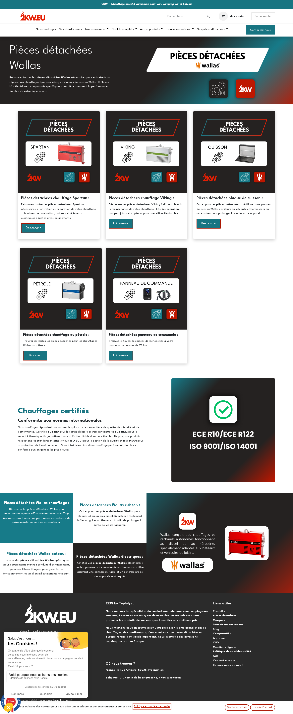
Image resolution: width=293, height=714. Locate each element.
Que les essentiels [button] (237, 707)
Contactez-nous (260, 30)
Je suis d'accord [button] (263, 707)
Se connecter (263, 16)
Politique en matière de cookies (152, 706)
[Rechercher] (208, 16)
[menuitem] (45, 29)
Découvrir (33, 228)
